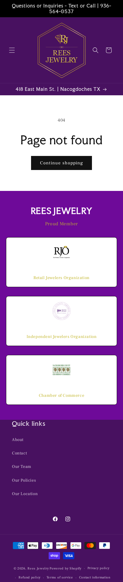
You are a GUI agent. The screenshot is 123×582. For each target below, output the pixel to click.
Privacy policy (98, 568)
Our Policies (24, 480)
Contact (19, 453)
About (18, 439)
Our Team (21, 466)
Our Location (25, 494)
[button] (12, 50)
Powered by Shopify (66, 568)
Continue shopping (61, 163)
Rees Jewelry (38, 568)
